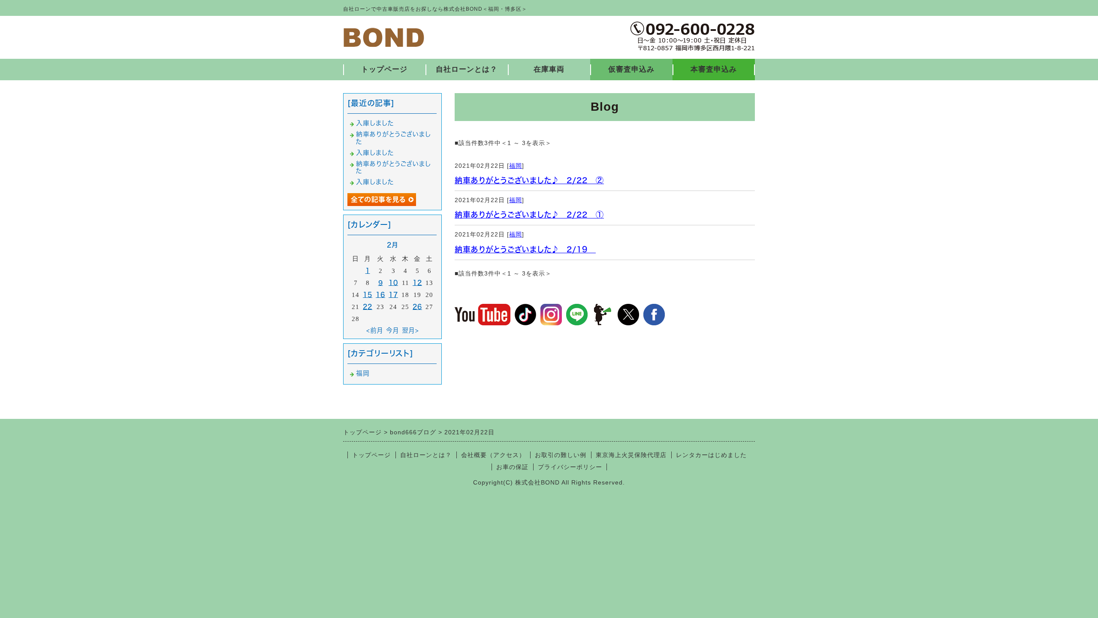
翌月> (410, 330)
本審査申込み (714, 69)
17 (393, 294)
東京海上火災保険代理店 (631, 454)
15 (367, 294)
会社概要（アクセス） (493, 454)
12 (417, 282)
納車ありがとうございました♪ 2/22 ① (529, 214)
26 (417, 306)
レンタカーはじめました (711, 454)
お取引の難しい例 (560, 454)
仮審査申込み (631, 69)
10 (393, 282)
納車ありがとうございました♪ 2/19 (525, 249)
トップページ (384, 69)
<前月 (374, 330)
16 (380, 294)
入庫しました (375, 123)
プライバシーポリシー (570, 467)
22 (367, 306)
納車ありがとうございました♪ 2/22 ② (529, 180)
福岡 (515, 165)
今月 (392, 330)
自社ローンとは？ (467, 69)
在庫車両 (549, 69)
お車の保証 (512, 467)
